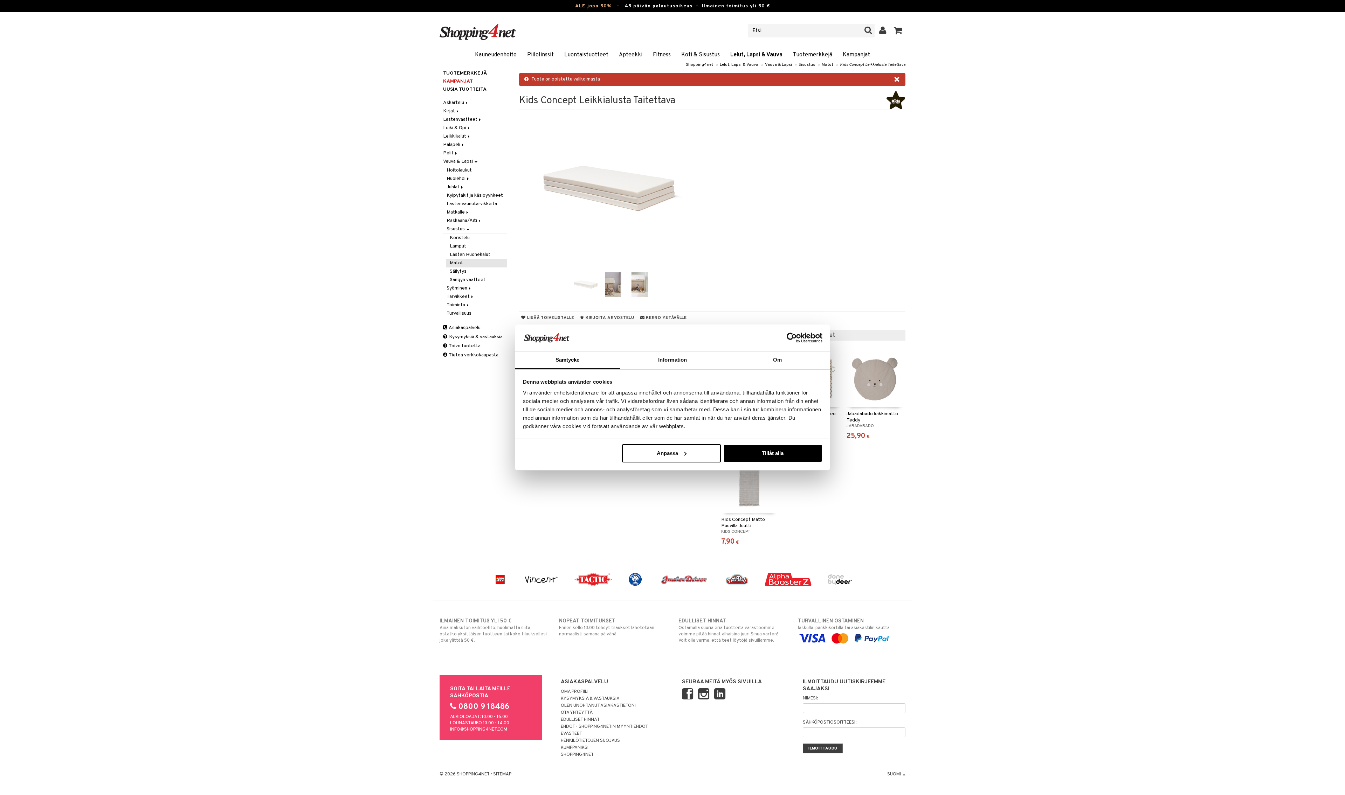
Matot (827, 65)
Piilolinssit (540, 54)
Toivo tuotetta (464, 346)
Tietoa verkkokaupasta (473, 355)
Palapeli (452, 145)
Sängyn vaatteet (467, 280)
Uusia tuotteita (465, 89)
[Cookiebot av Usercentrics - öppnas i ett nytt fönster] (791, 338)
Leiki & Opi (455, 128)
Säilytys (458, 271)
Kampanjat (856, 54)
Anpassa (667, 453)
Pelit (449, 153)
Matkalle (456, 212)
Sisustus (807, 65)
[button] (898, 30)
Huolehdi (457, 179)
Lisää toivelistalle (550, 318)
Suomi (894, 774)
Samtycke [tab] (568, 360)
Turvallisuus (459, 313)
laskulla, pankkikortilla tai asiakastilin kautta (844, 624)
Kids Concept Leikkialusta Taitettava (872, 65)
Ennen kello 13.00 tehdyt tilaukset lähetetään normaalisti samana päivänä (606, 627)
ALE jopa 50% (593, 6)
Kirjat (449, 111)
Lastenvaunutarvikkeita (472, 204)
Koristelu (460, 238)
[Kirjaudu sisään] (882, 30)
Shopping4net (699, 65)
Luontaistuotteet (586, 54)
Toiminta (456, 305)
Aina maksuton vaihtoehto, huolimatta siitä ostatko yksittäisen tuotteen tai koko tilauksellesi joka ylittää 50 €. (493, 630)
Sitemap (502, 774)
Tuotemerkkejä (812, 54)
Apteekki (630, 54)
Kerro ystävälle (665, 318)
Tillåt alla (773, 453)
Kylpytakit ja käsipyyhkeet (475, 195)
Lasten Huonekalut (470, 255)
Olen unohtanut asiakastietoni (598, 706)
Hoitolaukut (459, 170)
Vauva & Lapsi (778, 65)
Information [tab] (672, 360)
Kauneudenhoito (496, 54)
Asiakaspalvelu (464, 328)
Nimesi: (810, 698)
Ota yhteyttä (577, 713)
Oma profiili (574, 692)
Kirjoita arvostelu (609, 318)
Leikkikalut (455, 136)
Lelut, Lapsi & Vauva (756, 54)
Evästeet (571, 734)
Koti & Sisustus (700, 54)
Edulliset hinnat (580, 720)
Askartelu (454, 103)
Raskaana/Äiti (462, 221)
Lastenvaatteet (460, 120)
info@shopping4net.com (478, 729)
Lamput (458, 246)
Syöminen (457, 288)
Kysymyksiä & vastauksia (475, 337)
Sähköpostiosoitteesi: (829, 722)
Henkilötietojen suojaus (590, 741)
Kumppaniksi (574, 748)
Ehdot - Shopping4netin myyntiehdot (604, 727)
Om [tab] (777, 360)
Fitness (662, 54)
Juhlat (454, 187)
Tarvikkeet (459, 297)
